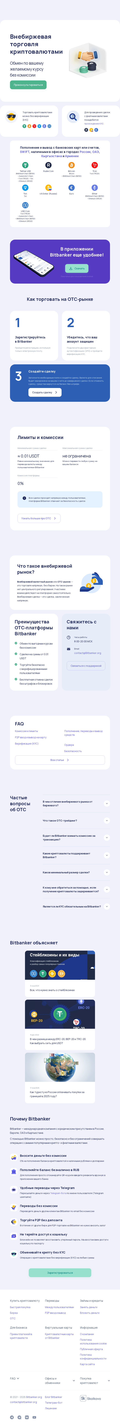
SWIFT (24, 152)
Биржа (14, 1313)
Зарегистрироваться (60, 1272)
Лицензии (51, 1408)
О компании (87, 1334)
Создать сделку (42, 392)
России (85, 152)
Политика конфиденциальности (93, 1356)
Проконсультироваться (28, 85)
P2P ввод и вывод (55, 1313)
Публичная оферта (91, 1349)
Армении (72, 156)
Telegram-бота (58, 1193)
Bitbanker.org (34, 1397)
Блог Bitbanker (53, 1397)
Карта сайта (87, 1364)
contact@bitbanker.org (23, 1402)
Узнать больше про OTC (36, 518)
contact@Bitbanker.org (87, 653)
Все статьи (57, 760)
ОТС (12, 1318)
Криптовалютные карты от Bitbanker (59, 1336)
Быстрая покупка (20, 1307)
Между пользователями (59, 1307)
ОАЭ (95, 152)
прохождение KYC (93, 123)
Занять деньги (88, 1307)
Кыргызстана (51, 156)
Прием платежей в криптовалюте (21, 1336)
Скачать (80, 268)
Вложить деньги (89, 1313)
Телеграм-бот (53, 1402)
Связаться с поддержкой (86, 666)
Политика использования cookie (93, 1341)
